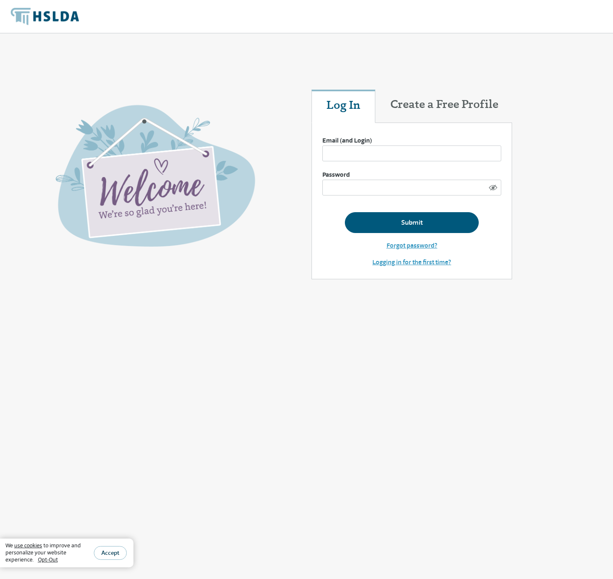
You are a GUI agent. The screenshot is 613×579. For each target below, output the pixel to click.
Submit (412, 222)
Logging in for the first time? (411, 262)
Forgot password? (412, 245)
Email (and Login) (347, 140)
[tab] (343, 106)
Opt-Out (48, 559)
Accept (110, 552)
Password (336, 174)
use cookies (28, 545)
